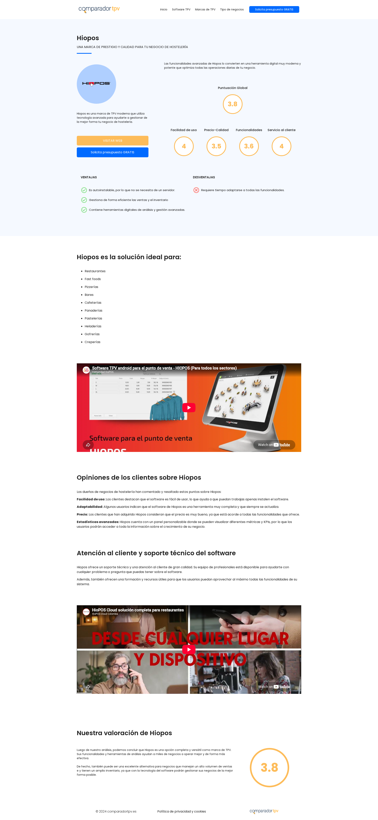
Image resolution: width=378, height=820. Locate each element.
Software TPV (181, 9)
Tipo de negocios (232, 9)
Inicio (163, 9)
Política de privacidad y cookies (181, 811)
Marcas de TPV (205, 9)
